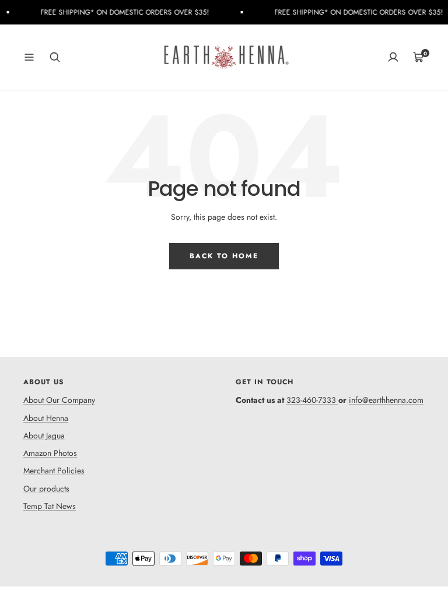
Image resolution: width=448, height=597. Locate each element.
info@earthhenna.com (386, 400)
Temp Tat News (49, 506)
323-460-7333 (311, 400)
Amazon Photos (50, 453)
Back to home (224, 256)
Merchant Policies (54, 470)
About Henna (45, 418)
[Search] (55, 57)
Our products (46, 488)
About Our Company (59, 400)
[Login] (393, 57)
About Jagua (44, 435)
